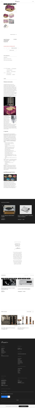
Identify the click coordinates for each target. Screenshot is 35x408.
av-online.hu (19, 358)
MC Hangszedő (14, 68)
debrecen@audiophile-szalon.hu (21, 382)
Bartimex (19, 370)
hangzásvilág (20, 360)
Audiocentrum (20, 368)
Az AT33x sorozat (7, 172)
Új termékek (8, 68)
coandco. (19, 359)
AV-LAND (19, 369)
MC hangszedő (9, 74)
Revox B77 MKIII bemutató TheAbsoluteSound (23, 328)
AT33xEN (13, 74)
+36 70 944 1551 (3, 381)
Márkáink (8, 71)
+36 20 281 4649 (3, 382)
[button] (1, 1)
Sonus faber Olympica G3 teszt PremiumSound (6, 328)
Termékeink (3, 348)
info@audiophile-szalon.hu (4, 385)
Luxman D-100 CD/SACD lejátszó (24, 288)
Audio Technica (13, 71)
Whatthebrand (20, 361)
